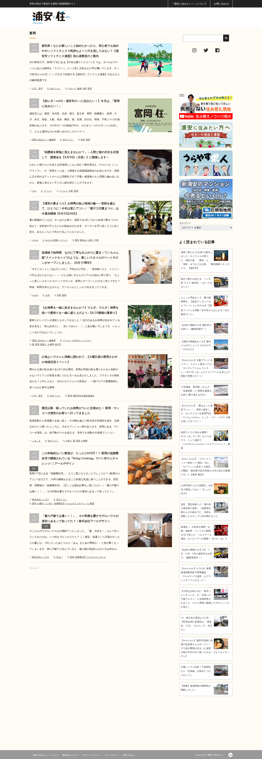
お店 (47, 295)
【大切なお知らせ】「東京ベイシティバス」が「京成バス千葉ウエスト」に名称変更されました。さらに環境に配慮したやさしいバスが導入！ (205, 599)
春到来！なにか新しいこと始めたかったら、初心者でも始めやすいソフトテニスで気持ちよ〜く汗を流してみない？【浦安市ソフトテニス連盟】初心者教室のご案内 (80, 51)
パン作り (49, 503)
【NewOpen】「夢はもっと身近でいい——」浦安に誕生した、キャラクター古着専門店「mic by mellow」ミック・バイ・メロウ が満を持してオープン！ (205, 413)
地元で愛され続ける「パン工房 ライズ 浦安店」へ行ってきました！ (196, 282)
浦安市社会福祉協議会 (83, 395)
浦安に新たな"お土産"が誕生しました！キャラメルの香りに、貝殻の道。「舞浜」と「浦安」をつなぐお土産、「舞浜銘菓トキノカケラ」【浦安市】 (205, 260)
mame (35, 240)
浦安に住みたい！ (216, 754)
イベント (48, 191)
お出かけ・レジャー (81, 340)
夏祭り (43, 344)
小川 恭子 (37, 88)
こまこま (36, 440)
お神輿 (51, 344)
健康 (79, 88)
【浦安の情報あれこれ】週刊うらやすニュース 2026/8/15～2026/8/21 (196, 345)
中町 (84, 88)
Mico (34, 191)
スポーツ (72, 88)
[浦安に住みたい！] (67, 17)
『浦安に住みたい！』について (189, 3)
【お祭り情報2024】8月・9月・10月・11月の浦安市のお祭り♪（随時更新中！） (196, 553)
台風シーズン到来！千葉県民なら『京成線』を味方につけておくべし (196, 670)
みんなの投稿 (51, 240)
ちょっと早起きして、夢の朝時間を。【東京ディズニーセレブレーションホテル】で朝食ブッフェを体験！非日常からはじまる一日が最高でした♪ (205, 306)
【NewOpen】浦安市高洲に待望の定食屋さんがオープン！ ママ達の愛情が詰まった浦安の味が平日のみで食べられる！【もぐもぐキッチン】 (205, 648)
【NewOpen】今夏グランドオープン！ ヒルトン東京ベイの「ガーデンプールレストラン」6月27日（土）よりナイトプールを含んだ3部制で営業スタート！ (205, 368)
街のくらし (55, 88)
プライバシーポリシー (91, 755)
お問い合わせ (221, 3)
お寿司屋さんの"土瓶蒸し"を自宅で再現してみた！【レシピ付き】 (197, 489)
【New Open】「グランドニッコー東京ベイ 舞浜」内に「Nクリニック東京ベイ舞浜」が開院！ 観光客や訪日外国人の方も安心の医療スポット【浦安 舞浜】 (205, 466)
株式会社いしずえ (40, 499)
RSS (230, 755)
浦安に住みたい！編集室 (44, 139)
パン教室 (90, 503)
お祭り (90, 240)
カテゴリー (185, 223)
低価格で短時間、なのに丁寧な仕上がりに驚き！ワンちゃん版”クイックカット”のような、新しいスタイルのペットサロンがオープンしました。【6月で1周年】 (80, 258)
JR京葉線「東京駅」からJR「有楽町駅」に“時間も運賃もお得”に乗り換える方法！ (196, 390)
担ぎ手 (58, 344)
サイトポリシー (112, 755)
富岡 (90, 88)
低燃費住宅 (59, 503)
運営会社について (70, 755)
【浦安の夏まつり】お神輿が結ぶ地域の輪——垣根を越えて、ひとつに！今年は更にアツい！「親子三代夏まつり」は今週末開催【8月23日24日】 (80, 208)
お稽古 (40, 503)
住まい (59, 557)
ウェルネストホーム (75, 503)
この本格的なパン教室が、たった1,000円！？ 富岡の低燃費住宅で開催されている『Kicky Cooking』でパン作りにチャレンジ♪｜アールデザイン (80, 458)
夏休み (83, 240)
